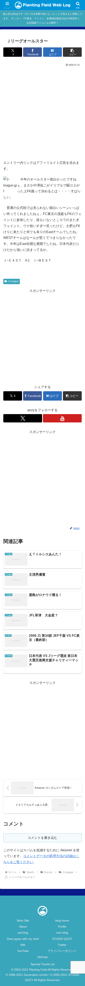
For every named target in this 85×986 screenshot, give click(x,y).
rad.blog (23, 932)
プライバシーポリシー (62, 951)
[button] (72, 52)
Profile (62, 926)
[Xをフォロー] (22, 418)
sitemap (42, 957)
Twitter (62, 945)
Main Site (23, 920)
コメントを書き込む (42, 837)
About (23, 926)
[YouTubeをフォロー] (62, 418)
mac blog (62, 932)
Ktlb (22, 945)
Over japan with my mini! (23, 938)
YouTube (23, 951)
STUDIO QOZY (62, 938)
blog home (62, 920)
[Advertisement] (42, 112)
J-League (13, 281)
